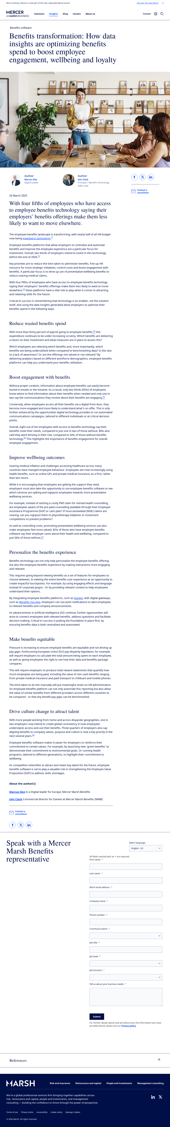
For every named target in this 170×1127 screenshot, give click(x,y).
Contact (147, 13)
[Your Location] (155, 14)
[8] (33, 735)
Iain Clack (83, 179)
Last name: (95, 873)
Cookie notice (56, 1112)
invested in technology (36, 238)
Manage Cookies (73, 1112)
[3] (24, 289)
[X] (160, 1097)
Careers (77, 13)
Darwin (78, 598)
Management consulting (150, 1083)
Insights (53, 13)
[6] (25, 438)
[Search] (162, 14)
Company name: (98, 901)
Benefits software (21, 28)
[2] (39, 256)
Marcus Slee (30, 179)
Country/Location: (99, 928)
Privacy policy (128, 1025)
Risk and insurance (60, 1083)
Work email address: (100, 887)
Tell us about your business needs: (107, 984)
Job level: (94, 956)
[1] (52, 237)
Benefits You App (29, 602)
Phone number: (97, 915)
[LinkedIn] (153, 1097)
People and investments (119, 1083)
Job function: (96, 970)
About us (90, 13)
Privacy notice (27, 1112)
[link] (12, 825)
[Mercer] (17, 14)
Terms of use (12, 1112)
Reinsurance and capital (88, 1083)
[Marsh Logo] (20, 1084)
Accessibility (42, 1112)
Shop (65, 13)
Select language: (137, 842)
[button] (163, 3)
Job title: (94, 942)
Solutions (39, 13)
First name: (95, 859)
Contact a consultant (21, 812)
